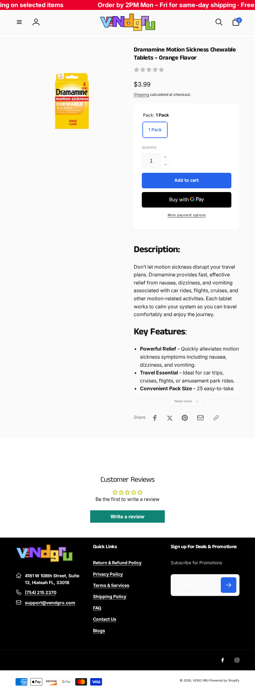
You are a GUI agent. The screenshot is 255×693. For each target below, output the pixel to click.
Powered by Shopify (224, 680)
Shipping (141, 94)
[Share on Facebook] (155, 418)
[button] (19, 22)
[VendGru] (44, 560)
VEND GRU (201, 680)
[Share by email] (200, 418)
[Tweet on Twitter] (170, 418)
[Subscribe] (228, 585)
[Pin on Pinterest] (185, 418)
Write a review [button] (127, 516)
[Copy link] (216, 418)
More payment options (187, 215)
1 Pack (155, 129)
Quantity (149, 147)
